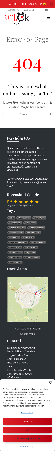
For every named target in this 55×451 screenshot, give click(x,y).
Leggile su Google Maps (20, 205)
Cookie (23, 446)
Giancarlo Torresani (36, 228)
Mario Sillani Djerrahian (18, 242)
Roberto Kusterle (15, 252)
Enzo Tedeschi (39, 218)
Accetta (28, 421)
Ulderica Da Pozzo (32, 257)
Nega (27, 429)
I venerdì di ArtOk (16, 233)
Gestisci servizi (27, 412)
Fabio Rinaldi (30, 223)
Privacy (30, 446)
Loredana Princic (33, 233)
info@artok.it (29, 9)
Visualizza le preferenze (27, 438)
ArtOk (12, 218)
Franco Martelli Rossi (17, 228)
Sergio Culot (30, 252)
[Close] (51, 4)
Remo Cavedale (31, 247)
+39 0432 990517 (13, 9)
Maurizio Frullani (38, 242)
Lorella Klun (14, 238)
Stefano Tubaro (15, 257)
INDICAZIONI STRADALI (27, 328)
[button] (50, 383)
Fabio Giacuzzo (15, 223)
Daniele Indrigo (24, 218)
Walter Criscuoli (15, 262)
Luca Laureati (28, 238)
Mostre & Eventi (15, 247)
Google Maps (27, 333)
